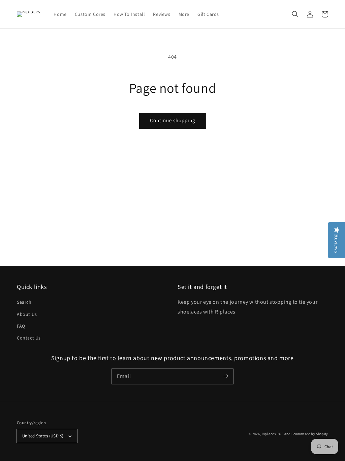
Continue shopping (172, 120)
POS (280, 434)
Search (24, 302)
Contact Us (29, 338)
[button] (295, 14)
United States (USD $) (42, 436)
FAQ (21, 326)
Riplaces (269, 434)
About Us (27, 314)
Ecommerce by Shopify (309, 434)
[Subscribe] (225, 376)
